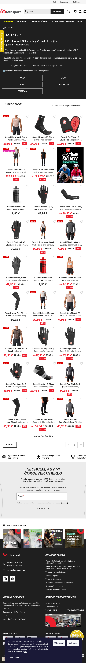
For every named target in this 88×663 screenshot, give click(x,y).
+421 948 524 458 (69, 11)
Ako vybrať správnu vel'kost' (14, 619)
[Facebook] (12, 579)
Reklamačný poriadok (54, 586)
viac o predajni (75, 610)
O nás (5, 616)
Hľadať (57, 11)
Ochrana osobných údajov (55, 590)
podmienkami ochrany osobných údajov (54, 503)
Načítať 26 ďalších (43, 436)
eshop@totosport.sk (16, 570)
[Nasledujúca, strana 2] (74, 445)
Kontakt (6, 609)
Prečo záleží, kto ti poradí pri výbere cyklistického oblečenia (60, 562)
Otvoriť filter (13, 104)
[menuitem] (7, 22)
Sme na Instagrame (16, 526)
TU (25, 652)
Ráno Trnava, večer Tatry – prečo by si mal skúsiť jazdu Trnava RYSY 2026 (62, 568)
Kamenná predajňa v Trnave (14, 612)
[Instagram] (5, 579)
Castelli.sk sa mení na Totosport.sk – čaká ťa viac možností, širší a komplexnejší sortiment (21, 604)
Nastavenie (14, 657)
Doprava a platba (52, 576)
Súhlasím (73, 643)
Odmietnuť (59, 643)
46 (81, 444)
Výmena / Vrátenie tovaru (55, 572)
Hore (11, 445)
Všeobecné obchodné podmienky (59, 583)
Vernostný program (53, 579)
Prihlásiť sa (43, 508)
